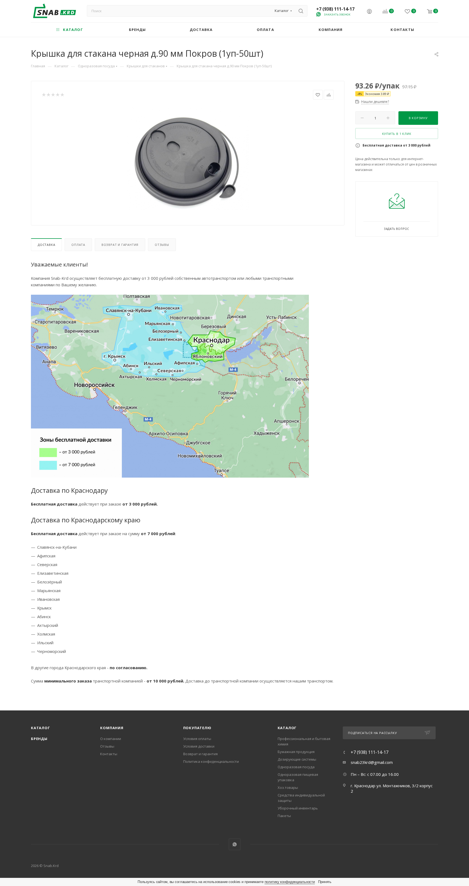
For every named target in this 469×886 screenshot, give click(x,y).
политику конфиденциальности (290, 882)
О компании (110, 738)
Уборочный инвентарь (298, 808)
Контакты (108, 753)
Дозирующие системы (297, 759)
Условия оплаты (197, 738)
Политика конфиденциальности (211, 761)
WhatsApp (234, 844)
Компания (111, 727)
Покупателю (197, 727)
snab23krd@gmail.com (372, 762)
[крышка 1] (188, 158)
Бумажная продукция (296, 751)
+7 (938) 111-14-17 (335, 9)
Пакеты (284, 815)
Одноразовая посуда (296, 766)
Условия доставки (198, 746)
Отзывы (162, 245)
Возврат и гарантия (120, 245)
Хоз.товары (288, 787)
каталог (287, 727)
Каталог (40, 727)
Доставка (46, 245)
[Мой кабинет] (369, 12)
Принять (324, 882)
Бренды (39, 738)
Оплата (78, 245)
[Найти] (301, 11)
